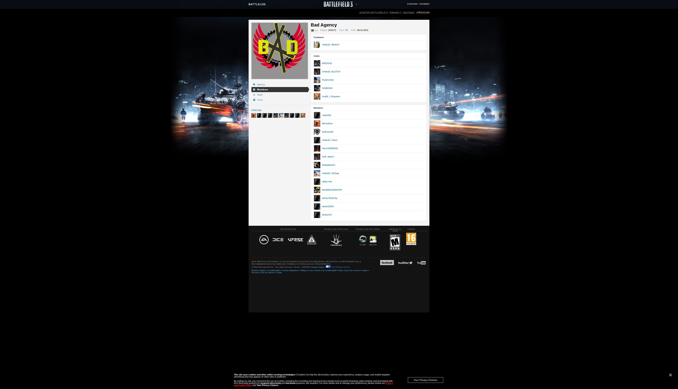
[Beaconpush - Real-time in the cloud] (372, 241)
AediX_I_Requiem (331, 96)
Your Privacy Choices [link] (341, 267)
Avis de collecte (267, 272)
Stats (260, 94)
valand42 (326, 115)
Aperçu (261, 84)
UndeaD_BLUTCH (331, 71)
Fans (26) (256, 110)
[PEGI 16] (411, 239)
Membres (262, 89)
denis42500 (328, 206)
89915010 (327, 63)
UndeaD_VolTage (330, 173)
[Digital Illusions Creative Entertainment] (278, 239)
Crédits (279, 272)
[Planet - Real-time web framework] (363, 240)
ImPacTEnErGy (329, 198)
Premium (422, 13)
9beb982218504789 (332, 190)
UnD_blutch (328, 156)
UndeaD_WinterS (330, 44)
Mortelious (327, 123)
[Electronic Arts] (264, 240)
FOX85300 (327, 88)
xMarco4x (327, 181)
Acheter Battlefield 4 (373, 12)
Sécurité (254, 272)
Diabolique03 (328, 165)
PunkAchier (328, 80)
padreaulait (327, 132)
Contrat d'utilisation (290, 270)
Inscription (424, 4)
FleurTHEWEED (330, 148)
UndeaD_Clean (329, 140)
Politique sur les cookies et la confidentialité (318, 270)
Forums (394, 12)
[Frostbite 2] (336, 240)
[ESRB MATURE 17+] (395, 242)
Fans (260, 99)
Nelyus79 (327, 215)
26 (346, 30)
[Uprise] (295, 240)
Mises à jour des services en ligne (353, 270)
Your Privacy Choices (425, 380)
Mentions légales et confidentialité (265, 270)
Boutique (408, 12)
